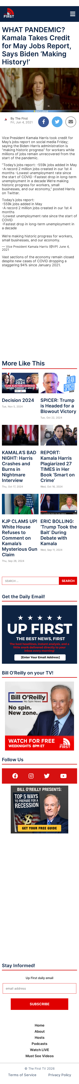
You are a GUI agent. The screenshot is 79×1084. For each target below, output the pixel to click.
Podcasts (39, 1044)
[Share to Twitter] (57, 121)
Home (39, 1025)
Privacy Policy (59, 1075)
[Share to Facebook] (43, 121)
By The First (19, 118)
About (40, 1031)
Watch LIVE (39, 1050)
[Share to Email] (70, 121)
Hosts (39, 1038)
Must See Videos (40, 1056)
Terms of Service (22, 1075)
